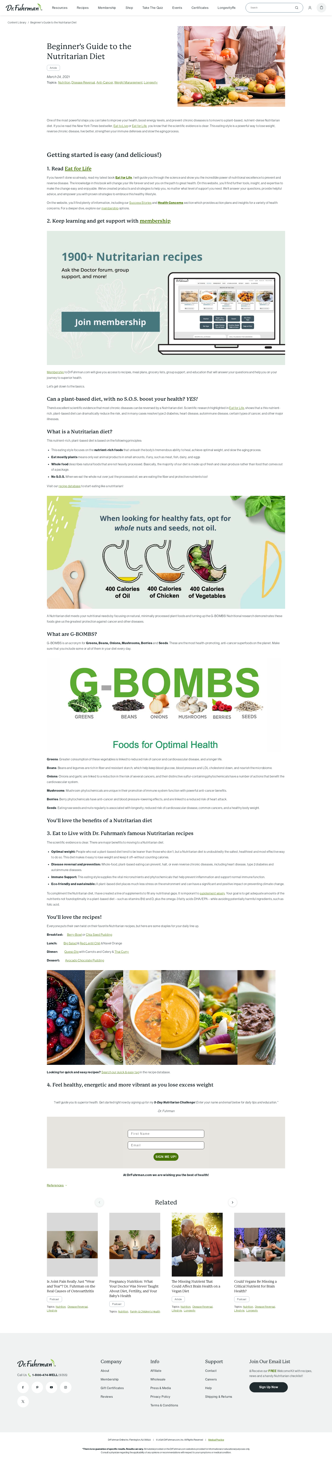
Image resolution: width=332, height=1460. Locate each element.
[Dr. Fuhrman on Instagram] (65, 1387)
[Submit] (296, 7)
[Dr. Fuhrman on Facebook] (23, 1387)
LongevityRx (227, 7)
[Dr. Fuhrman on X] (23, 1401)
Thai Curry (122, 952)
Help (208, 1388)
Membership (107, 7)
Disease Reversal (83, 82)
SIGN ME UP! (166, 1156)
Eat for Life (139, 126)
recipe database (70, 486)
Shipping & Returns (218, 1397)
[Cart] (321, 7)
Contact (211, 1371)
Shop (129, 7)
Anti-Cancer (104, 82)
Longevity (151, 82)
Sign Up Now (268, 1387)
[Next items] (232, 1202)
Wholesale (158, 1379)
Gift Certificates (112, 1388)
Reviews (107, 1397)
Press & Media (160, 1388)
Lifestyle (52, 1310)
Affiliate (156, 1371)
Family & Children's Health (145, 1311)
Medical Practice (216, 1439)
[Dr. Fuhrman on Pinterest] (37, 1387)
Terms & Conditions (164, 1405)
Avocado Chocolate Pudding (84, 960)
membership (110, 208)
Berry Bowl (74, 935)
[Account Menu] (310, 7)
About (105, 1371)
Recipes (83, 7)
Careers (211, 1379)
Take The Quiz (152, 7)
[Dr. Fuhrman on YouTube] (51, 1387)
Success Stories (140, 203)
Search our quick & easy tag (120, 1072)
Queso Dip (71, 952)
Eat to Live (121, 126)
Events (177, 7)
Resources (60, 7)
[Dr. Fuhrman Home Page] (24, 7)
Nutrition (64, 82)
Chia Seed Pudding (99, 935)
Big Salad (70, 943)
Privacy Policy (160, 1397)
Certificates (200, 7)
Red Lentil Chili (90, 943)
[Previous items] (99, 1202)
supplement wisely (212, 893)
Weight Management (128, 82)
